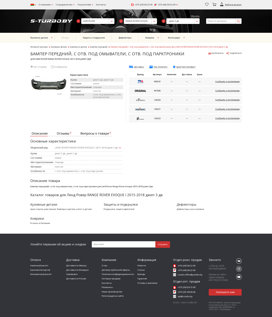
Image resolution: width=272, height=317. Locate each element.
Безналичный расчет (41, 274)
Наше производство (112, 291)
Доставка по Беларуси (77, 269)
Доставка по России (76, 278)
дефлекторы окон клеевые (190, 209)
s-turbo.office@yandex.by (190, 274)
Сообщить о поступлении (227, 81)
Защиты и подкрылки (121, 204)
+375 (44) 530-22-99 (166, 4)
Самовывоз (72, 274)
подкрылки (109, 209)
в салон (34, 223)
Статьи (141, 269)
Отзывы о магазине (147, 283)
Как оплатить (160, 67)
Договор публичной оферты (116, 269)
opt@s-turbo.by (185, 296)
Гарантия (142, 278)
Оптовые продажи (111, 278)
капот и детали (84, 209)
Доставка (139, 67)
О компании (45, 4)
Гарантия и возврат (186, 66)
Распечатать (217, 53)
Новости (141, 265)
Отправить (163, 244)
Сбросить (195, 16)
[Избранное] (207, 5)
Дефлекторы (186, 204)
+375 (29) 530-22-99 (143, 4)
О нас (104, 265)
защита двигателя (125, 209)
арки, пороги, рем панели (43, 209)
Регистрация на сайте (113, 295)
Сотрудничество (64, 4)
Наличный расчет (39, 265)
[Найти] (238, 21)
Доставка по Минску (76, 265)
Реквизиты (107, 287)
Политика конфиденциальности (118, 274)
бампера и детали (66, 209)
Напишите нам (225, 292)
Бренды (141, 274)
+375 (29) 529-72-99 (186, 287)
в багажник (44, 223)
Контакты (101, 4)
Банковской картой (40, 269)
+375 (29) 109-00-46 (186, 292)
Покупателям (84, 4)
